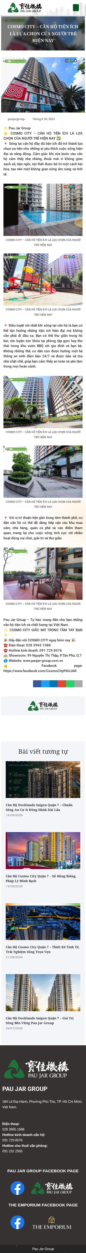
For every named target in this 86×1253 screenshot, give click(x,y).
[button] (76, 8)
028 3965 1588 (13, 1129)
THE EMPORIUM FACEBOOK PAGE (43, 1205)
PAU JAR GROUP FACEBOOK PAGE (43, 1171)
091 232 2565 (12, 1151)
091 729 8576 (12, 1140)
